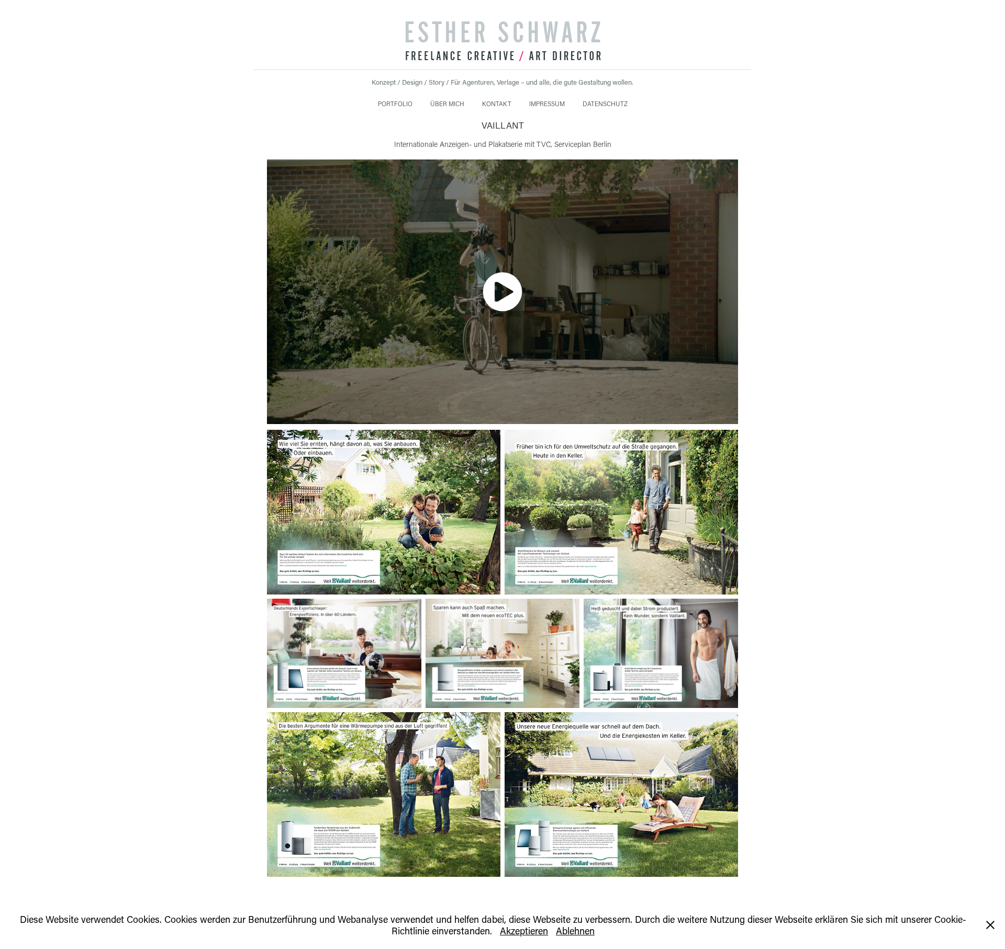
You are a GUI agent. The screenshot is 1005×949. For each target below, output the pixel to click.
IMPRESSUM (547, 104)
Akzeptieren (524, 930)
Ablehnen (575, 930)
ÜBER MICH (447, 104)
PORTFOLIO (395, 104)
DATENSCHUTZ (605, 104)
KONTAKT (496, 104)
